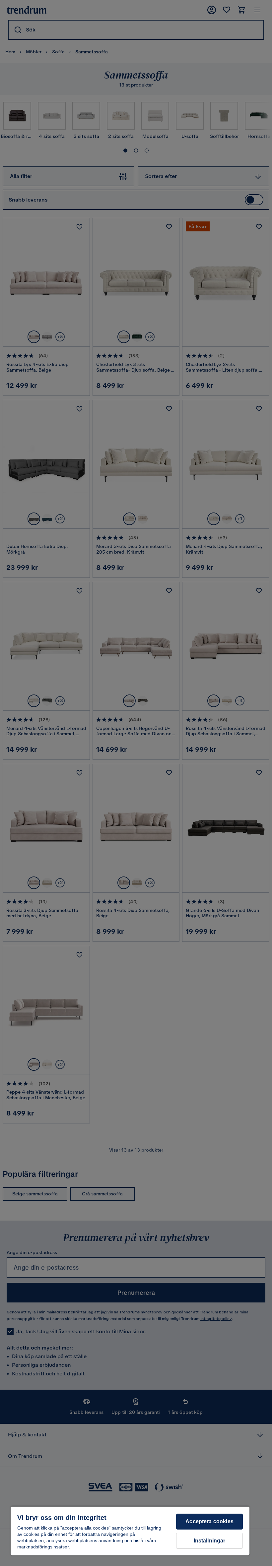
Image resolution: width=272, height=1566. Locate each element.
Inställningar (210, 1540)
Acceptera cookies (209, 1521)
